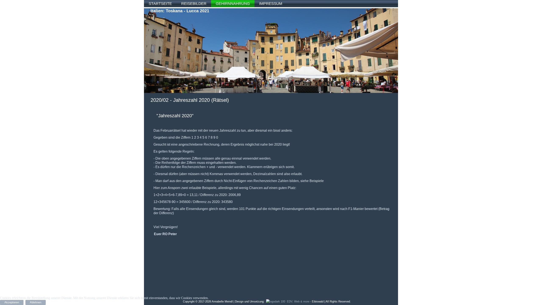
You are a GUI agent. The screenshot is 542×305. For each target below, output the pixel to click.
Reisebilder (193, 3)
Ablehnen (35, 302)
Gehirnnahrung (233, 3)
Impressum (270, 3)
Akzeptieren (11, 302)
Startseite (160, 3)
